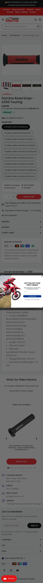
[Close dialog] (41, 276)
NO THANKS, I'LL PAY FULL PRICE (32, 299)
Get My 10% (32, 296)
